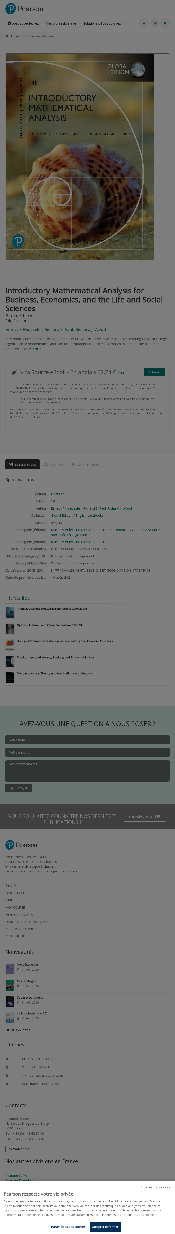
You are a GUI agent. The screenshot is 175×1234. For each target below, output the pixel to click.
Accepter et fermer (105, 1227)
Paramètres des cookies (68, 1227)
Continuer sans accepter (156, 1187)
